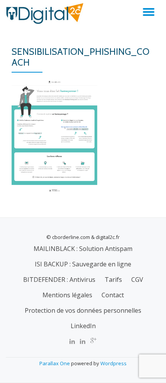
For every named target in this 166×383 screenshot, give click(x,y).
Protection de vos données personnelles (83, 310)
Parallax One (55, 363)
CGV (137, 279)
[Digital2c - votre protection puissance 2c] (46, 13)
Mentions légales (67, 295)
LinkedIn (83, 326)
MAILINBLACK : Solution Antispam (83, 248)
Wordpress (113, 363)
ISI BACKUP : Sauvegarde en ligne (83, 264)
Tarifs (113, 279)
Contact (113, 295)
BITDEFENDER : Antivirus (59, 279)
